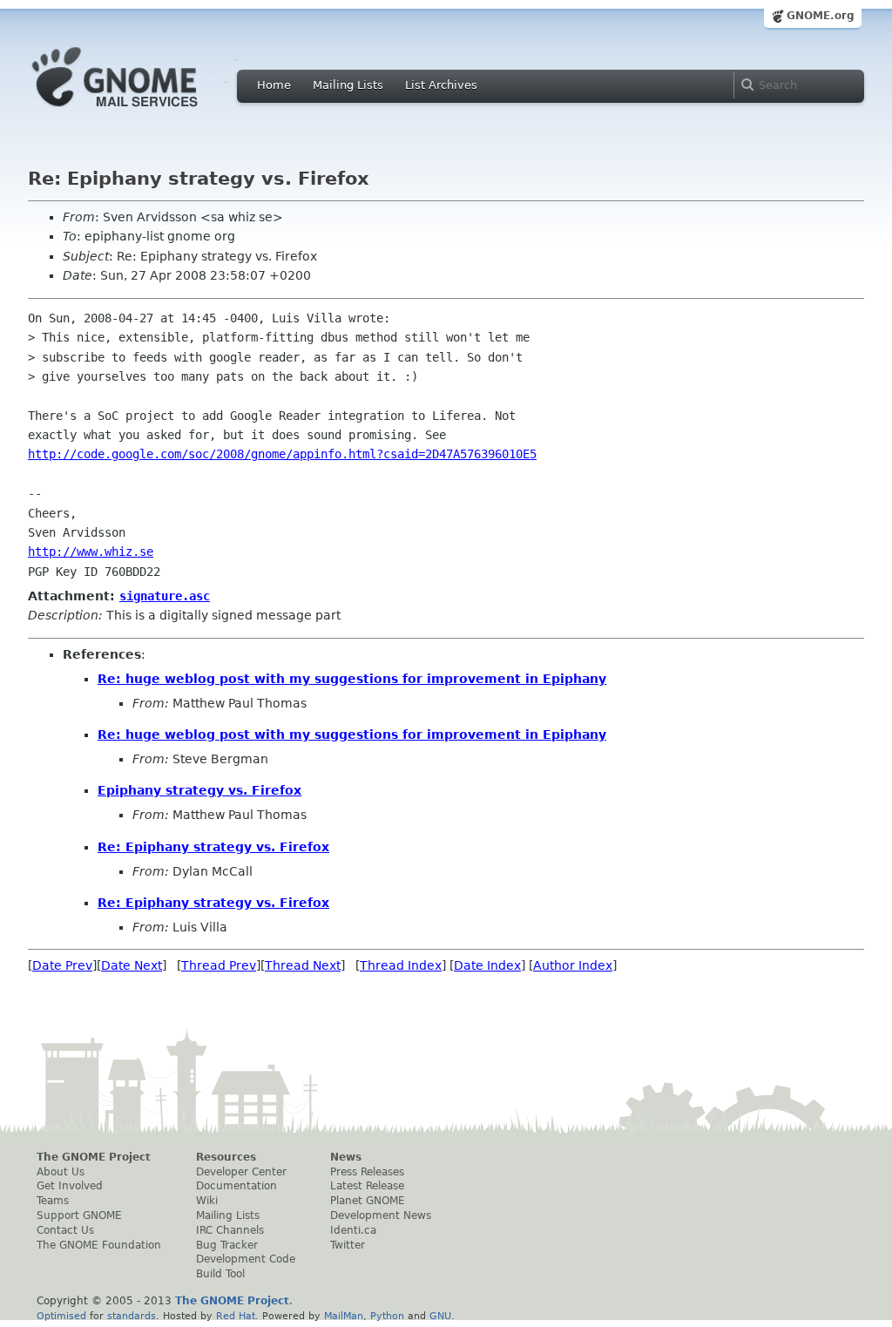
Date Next (131, 965)
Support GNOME (79, 1215)
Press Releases (367, 1172)
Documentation (236, 1186)
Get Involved (70, 1186)
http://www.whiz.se (90, 552)
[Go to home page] (141, 111)
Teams (53, 1201)
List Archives (441, 84)
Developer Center (241, 1172)
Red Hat (235, 1315)
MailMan (343, 1315)
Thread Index (401, 965)
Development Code (245, 1259)
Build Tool (220, 1274)
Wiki (207, 1201)
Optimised (61, 1315)
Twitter (347, 1245)
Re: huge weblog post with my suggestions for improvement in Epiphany (352, 679)
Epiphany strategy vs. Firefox (199, 790)
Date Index (487, 965)
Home (274, 84)
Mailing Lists (348, 84)
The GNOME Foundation (99, 1245)
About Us (60, 1172)
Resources (226, 1157)
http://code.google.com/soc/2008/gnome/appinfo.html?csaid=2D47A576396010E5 (282, 454)
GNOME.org (821, 16)
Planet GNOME (367, 1201)
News (346, 1157)
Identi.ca (353, 1230)
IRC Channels (230, 1230)
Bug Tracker (227, 1245)
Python (387, 1315)
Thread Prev (218, 965)
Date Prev (62, 965)
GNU (440, 1315)
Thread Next (303, 965)
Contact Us (65, 1230)
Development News (380, 1215)
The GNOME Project (94, 1157)
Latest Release (367, 1186)
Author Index (572, 965)
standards (131, 1315)
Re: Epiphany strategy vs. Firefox (213, 847)
